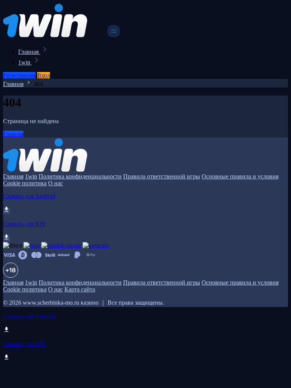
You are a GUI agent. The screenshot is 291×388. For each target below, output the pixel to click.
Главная (29, 51)
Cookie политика (25, 183)
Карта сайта (79, 289)
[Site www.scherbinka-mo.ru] (54, 35)
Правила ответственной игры (161, 176)
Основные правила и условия (240, 176)
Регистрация (19, 75)
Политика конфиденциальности (80, 176)
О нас (55, 183)
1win (25, 62)
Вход (43, 75)
